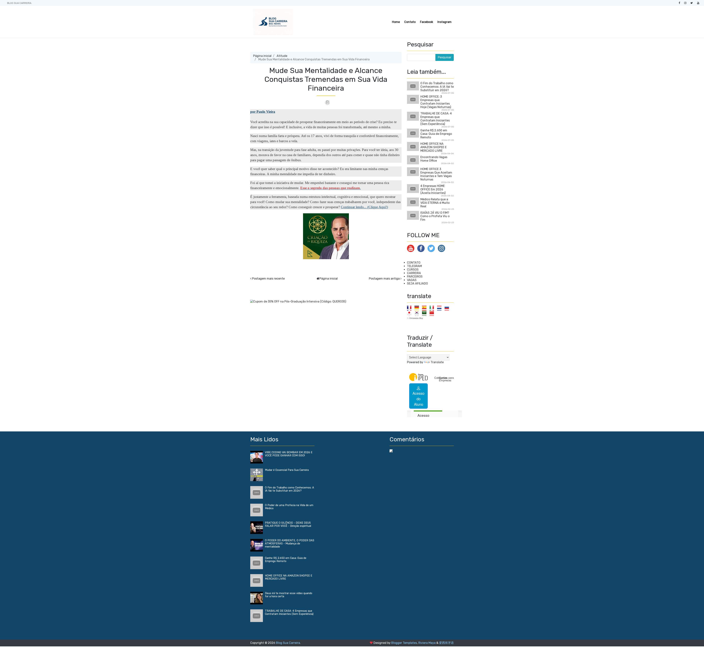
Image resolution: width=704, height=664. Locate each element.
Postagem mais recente (268, 278)
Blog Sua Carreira (288, 643)
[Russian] (448, 308)
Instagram (444, 22)
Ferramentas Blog (416, 318)
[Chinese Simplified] (433, 313)
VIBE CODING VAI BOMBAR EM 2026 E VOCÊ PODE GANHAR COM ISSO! (288, 454)
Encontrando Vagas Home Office (433, 158)
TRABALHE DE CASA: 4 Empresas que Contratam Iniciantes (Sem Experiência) (436, 119)
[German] (418, 308)
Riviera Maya (427, 643)
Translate (437, 362)
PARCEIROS (415, 276)
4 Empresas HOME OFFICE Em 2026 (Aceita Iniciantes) (432, 189)
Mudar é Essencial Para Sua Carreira (287, 470)
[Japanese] (410, 313)
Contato (410, 22)
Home (396, 22)
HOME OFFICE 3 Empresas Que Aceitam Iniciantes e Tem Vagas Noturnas (436, 174)
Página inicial (262, 56)
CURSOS (413, 269)
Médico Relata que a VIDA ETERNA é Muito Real (435, 203)
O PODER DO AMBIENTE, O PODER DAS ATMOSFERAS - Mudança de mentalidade (289, 543)
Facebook (426, 22)
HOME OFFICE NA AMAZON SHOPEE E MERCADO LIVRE (433, 147)
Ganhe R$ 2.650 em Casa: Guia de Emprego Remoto (436, 134)
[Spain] (425, 308)
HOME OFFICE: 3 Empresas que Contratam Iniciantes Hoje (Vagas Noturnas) (435, 102)
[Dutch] (440, 308)
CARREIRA (414, 273)
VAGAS (412, 280)
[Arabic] (425, 313)
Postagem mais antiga (384, 278)
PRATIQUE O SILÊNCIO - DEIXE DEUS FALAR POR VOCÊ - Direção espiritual (288, 524)
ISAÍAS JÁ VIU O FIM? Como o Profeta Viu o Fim (435, 216)
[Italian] (433, 308)
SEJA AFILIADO (417, 283)
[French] (410, 308)
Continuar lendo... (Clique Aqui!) (364, 207)
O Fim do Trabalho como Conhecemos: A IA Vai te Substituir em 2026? (437, 86)
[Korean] (418, 313)
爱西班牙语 (446, 643)
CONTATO (413, 262)
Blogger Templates (404, 643)
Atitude (282, 56)
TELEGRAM (414, 266)
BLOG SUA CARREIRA (19, 2)
